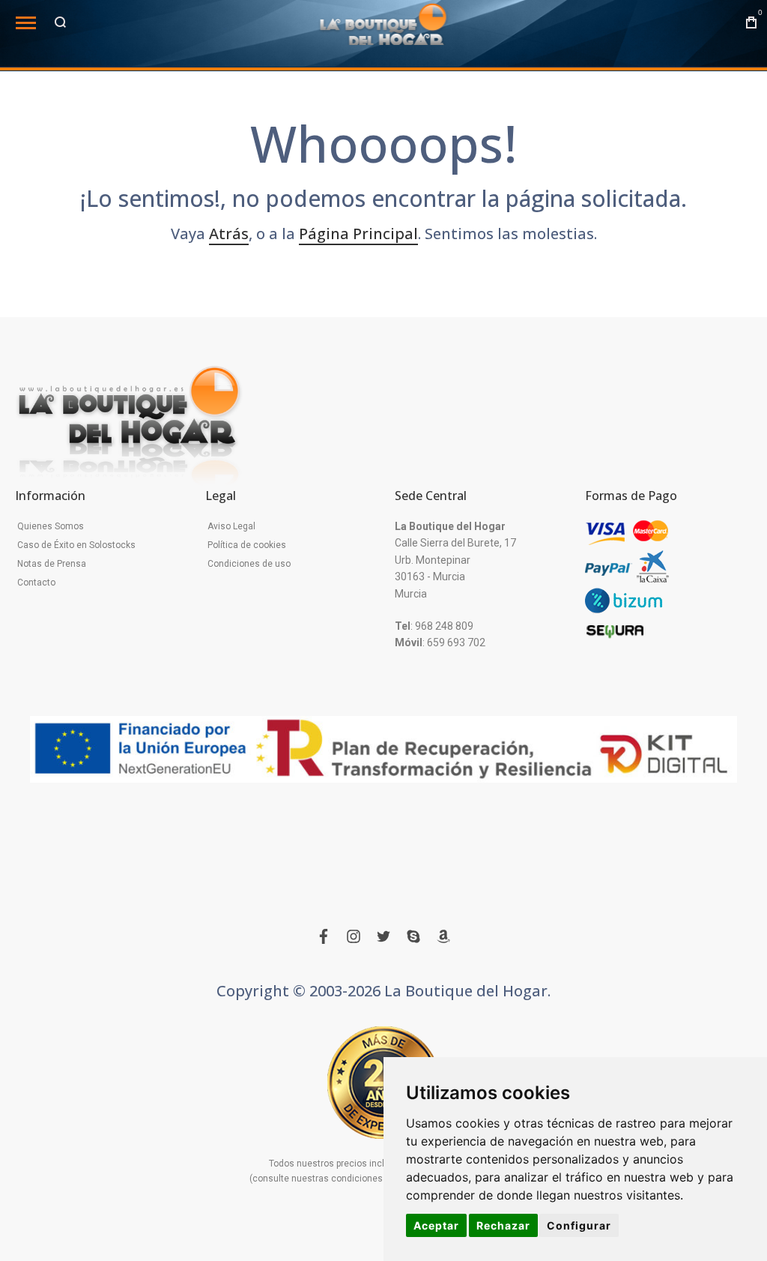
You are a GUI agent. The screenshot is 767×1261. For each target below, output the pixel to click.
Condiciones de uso (249, 564)
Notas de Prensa (51, 564)
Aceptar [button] (436, 1225)
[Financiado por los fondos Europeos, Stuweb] (383, 749)
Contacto (36, 582)
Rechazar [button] (503, 1225)
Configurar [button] (579, 1225)
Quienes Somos (50, 526)
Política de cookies (246, 545)
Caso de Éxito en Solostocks (76, 545)
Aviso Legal (231, 526)
